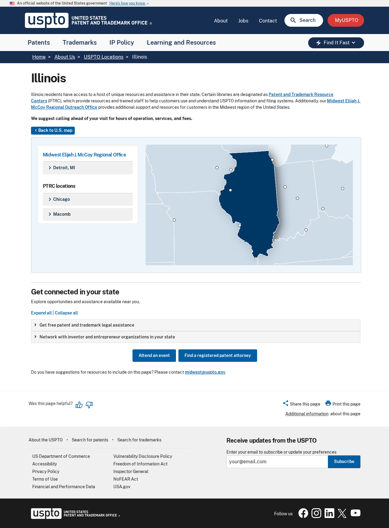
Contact (268, 21)
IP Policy (121, 42)
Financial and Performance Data (63, 486)
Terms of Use (45, 479)
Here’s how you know (129, 3)
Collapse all (66, 312)
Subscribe (344, 461)
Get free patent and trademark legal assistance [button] (87, 325)
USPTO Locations (103, 57)
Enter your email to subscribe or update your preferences (281, 452)
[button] (301, 405)
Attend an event (154, 355)
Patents (39, 42)
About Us (64, 57)
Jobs (243, 21)
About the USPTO (46, 439)
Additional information (307, 413)
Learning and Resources (181, 42)
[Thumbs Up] (79, 405)
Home (39, 57)
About (221, 21)
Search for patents (90, 439)
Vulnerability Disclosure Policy (142, 456)
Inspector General (130, 471)
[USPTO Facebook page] (302, 516)
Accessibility (44, 463)
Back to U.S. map (52, 130)
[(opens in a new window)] (315, 516)
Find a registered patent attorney (217, 355)
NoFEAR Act (125, 479)
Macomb (58, 214)
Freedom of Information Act (140, 463)
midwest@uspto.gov (205, 372)
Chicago (58, 199)
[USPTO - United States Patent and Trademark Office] (74, 517)
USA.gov (121, 486)
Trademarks (80, 42)
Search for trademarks (139, 439)
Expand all (41, 312)
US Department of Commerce (61, 456)
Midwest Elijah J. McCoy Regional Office (84, 155)
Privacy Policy (45, 471)
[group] (195, 325)
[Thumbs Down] (89, 405)
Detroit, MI (60, 167)
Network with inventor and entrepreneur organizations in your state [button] (107, 336)
